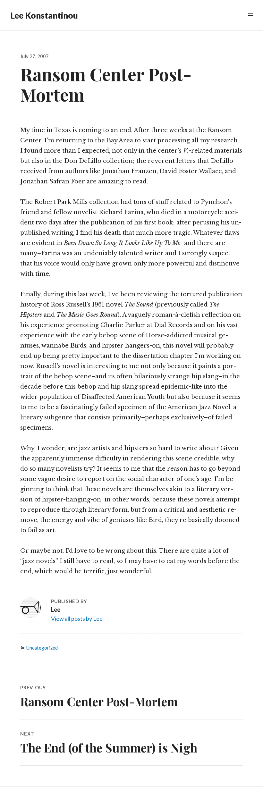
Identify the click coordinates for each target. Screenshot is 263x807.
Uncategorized (42, 648)
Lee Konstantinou (44, 15)
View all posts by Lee (77, 618)
